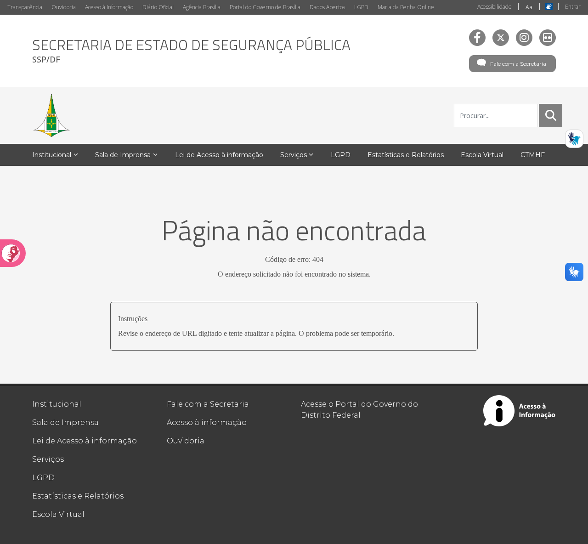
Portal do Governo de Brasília (265, 7)
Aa (529, 7)
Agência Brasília (201, 7)
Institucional (56, 404)
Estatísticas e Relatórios (78, 496)
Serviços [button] (293, 155)
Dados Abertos (327, 7)
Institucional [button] (51, 155)
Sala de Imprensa (65, 422)
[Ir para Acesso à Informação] (519, 410)
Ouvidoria (63, 7)
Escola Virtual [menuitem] (482, 155)
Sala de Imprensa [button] (123, 155)
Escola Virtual (58, 514)
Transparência (24, 7)
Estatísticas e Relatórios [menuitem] (406, 155)
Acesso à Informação (109, 7)
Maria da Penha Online (406, 7)
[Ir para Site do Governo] (51, 115)
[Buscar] (551, 115)
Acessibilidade (494, 7)
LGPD (361, 7)
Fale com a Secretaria (518, 63)
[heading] (191, 51)
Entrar (573, 7)
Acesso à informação (207, 422)
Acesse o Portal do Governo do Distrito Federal (359, 409)
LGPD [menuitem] (341, 155)
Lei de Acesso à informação (84, 440)
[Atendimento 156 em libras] (574, 139)
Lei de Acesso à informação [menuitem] (219, 155)
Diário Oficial (158, 7)
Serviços (48, 459)
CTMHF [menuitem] (532, 155)
